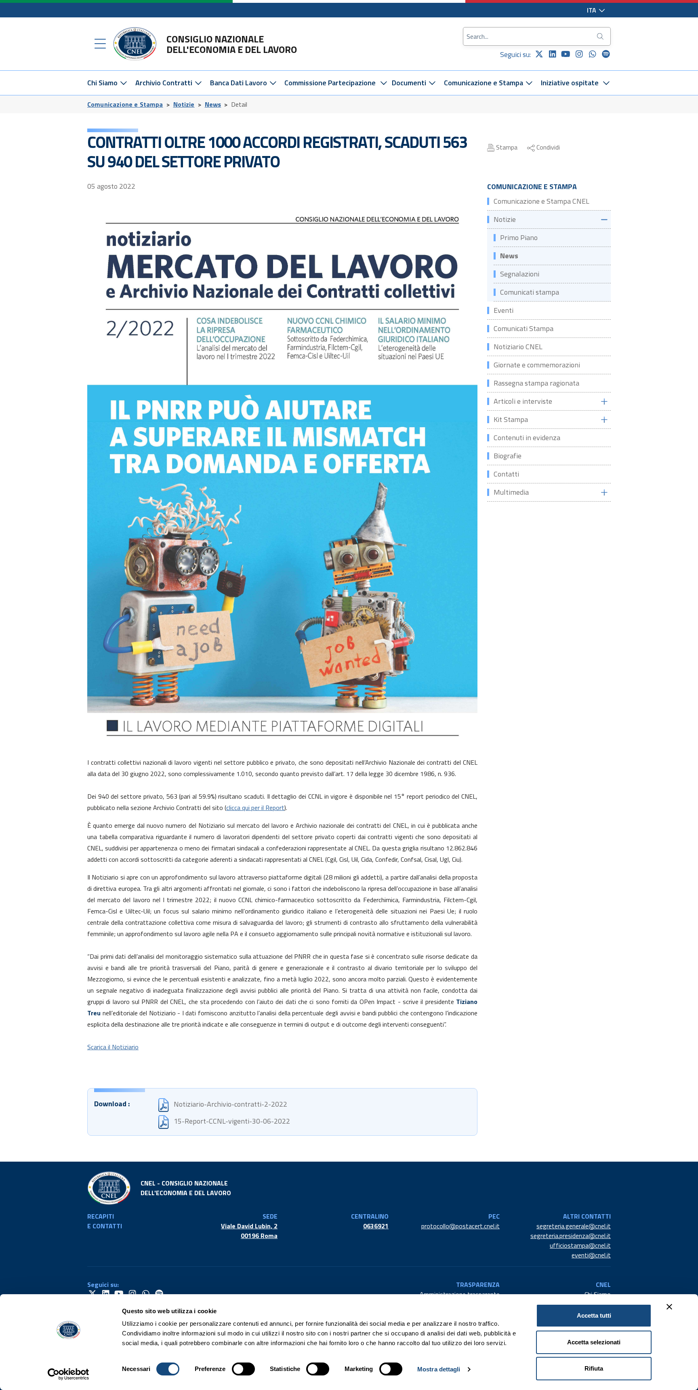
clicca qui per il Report (255, 807)
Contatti (506, 473)
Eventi (503, 310)
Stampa (505, 147)
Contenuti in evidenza (527, 437)
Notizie (184, 104)
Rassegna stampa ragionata (536, 383)
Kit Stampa (511, 419)
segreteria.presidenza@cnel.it (570, 1235)
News (213, 104)
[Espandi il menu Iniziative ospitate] (606, 83)
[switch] (243, 1369)
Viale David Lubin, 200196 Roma (249, 1230)
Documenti (410, 82)
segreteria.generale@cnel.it (573, 1226)
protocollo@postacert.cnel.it (460, 1226)
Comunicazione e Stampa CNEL (541, 201)
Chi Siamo (103, 82)
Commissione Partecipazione (330, 82)
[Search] (601, 36)
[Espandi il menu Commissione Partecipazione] (383, 83)
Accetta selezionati (593, 1342)
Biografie (507, 455)
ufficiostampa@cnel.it (580, 1245)
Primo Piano (519, 237)
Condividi (547, 147)
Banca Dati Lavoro (239, 82)
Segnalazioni (519, 273)
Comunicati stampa (529, 292)
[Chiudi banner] (669, 1307)
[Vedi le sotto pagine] (604, 219)
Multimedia (511, 492)
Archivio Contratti (164, 82)
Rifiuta (593, 1368)
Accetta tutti (594, 1315)
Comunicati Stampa (523, 328)
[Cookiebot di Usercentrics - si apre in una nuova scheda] (68, 1374)
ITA (592, 10)
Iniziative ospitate (570, 82)
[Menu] (100, 44)
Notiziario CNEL (518, 346)
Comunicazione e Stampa (484, 82)
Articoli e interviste (523, 401)
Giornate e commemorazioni (537, 364)
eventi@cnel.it (591, 1255)
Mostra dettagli (438, 1369)
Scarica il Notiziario (113, 1047)
